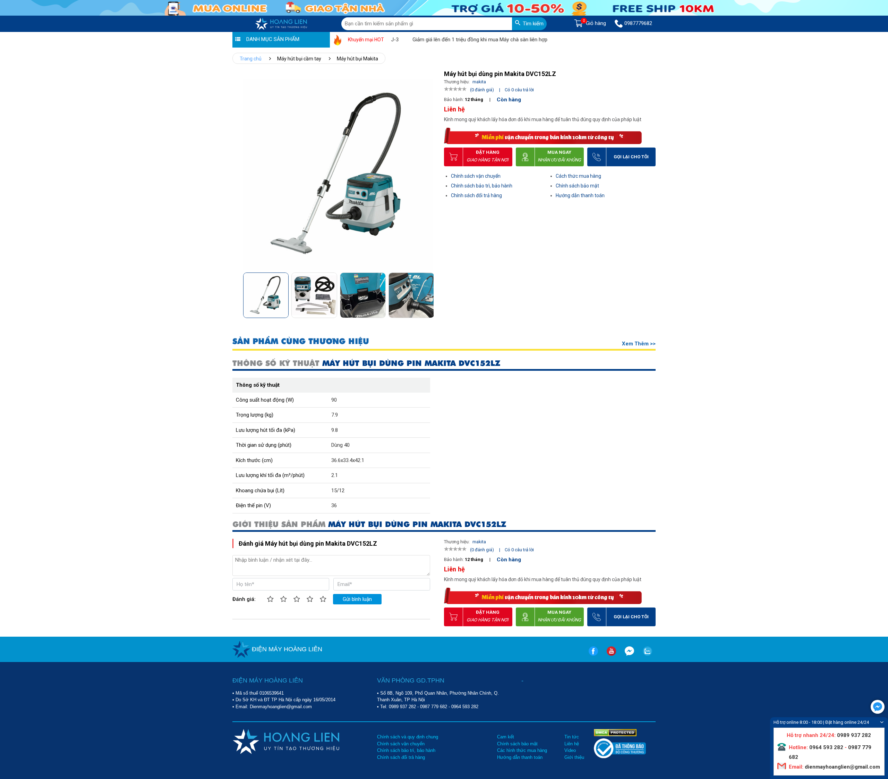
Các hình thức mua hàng (522, 750)
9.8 (334, 430)
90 (334, 400)
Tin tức (571, 736)
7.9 (334, 415)
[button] (428, 293)
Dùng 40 (340, 445)
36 (334, 505)
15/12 (337, 490)
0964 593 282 (464, 706)
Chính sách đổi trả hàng (476, 195)
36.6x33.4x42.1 (347, 460)
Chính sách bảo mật (577, 186)
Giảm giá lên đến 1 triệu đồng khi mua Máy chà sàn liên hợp (461, 39)
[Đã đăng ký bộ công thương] (620, 756)
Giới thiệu (574, 757)
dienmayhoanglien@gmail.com (841, 767)
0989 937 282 (402, 706)
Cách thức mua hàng (578, 176)
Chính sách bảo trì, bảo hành (481, 186)
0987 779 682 (433, 706)
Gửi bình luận (357, 599)
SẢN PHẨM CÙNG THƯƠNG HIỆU (300, 341)
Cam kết (505, 736)
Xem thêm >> (639, 344)
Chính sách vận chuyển (476, 176)
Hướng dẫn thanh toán (580, 195)
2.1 (334, 475)
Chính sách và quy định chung (407, 736)
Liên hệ (571, 743)
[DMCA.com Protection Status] (615, 732)
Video (570, 750)
